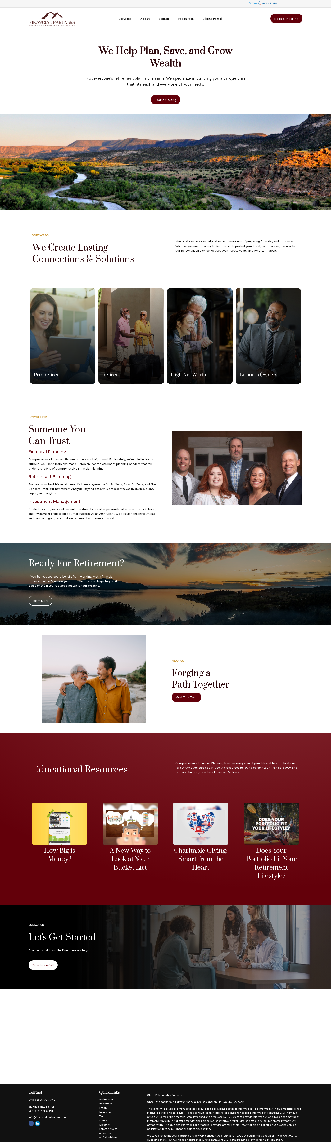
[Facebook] (31, 1123)
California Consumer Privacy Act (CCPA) (273, 1135)
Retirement (106, 1099)
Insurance (105, 1112)
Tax (101, 1116)
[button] (125, 18)
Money (103, 1120)
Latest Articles (108, 1129)
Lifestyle (104, 1124)
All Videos (105, 1133)
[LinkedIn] (37, 1123)
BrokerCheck (235, 1102)
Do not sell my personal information (259, 1139)
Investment (106, 1103)
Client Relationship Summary (165, 1095)
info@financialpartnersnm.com (48, 1117)
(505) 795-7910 (46, 1099)
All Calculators (108, 1137)
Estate (103, 1107)
